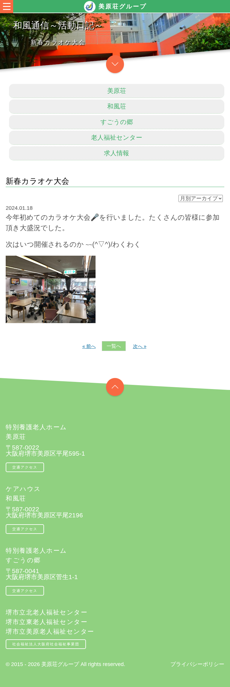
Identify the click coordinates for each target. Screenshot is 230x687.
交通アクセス (24, 467)
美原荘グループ (123, 6)
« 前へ (89, 346)
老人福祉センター (116, 137)
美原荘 (116, 90)
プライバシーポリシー (197, 664)
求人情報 (116, 153)
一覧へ (114, 346)
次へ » (139, 346)
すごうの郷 (116, 121)
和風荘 (116, 106)
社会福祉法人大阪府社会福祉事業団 (45, 644)
